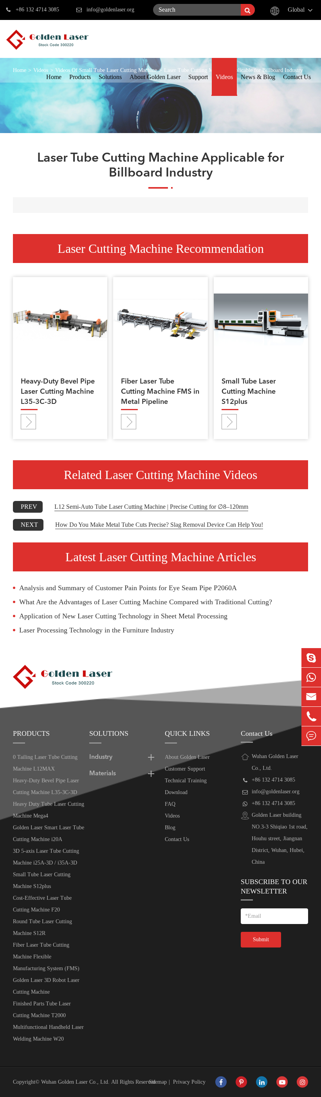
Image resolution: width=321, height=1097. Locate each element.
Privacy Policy (189, 1082)
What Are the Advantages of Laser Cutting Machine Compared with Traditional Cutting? (145, 602)
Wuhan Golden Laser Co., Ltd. (75, 1082)
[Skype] (311, 657)
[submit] (248, 10)
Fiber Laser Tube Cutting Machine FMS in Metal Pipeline (160, 391)
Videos (224, 77)
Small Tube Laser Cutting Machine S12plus (249, 391)
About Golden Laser (155, 77)
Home (53, 77)
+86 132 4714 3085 (37, 10)
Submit (261, 939)
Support (198, 77)
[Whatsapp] (311, 677)
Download (176, 792)
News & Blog (258, 77)
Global (296, 9)
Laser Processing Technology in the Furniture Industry (96, 630)
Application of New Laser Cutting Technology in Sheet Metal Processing (123, 616)
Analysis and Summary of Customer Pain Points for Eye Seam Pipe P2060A (128, 588)
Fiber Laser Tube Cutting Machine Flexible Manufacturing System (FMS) (46, 956)
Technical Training (186, 781)
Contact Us (297, 77)
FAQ (170, 804)
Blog (170, 827)
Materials (102, 774)
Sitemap (158, 1082)
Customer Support (185, 769)
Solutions (110, 77)
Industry (100, 757)
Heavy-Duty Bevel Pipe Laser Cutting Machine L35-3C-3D (58, 391)
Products (80, 77)
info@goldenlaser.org (110, 10)
